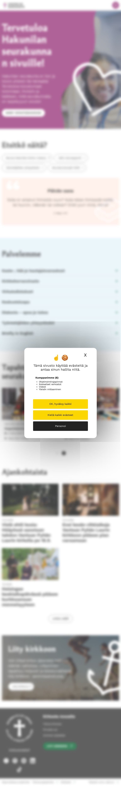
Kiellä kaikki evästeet (60, 414)
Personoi (60, 426)
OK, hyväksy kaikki (60, 403)
